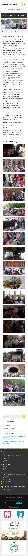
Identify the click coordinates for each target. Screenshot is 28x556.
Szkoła (5, 452)
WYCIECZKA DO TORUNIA (13, 15)
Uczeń (5, 472)
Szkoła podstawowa (9, 428)
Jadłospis (5, 468)
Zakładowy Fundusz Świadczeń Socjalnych (12, 455)
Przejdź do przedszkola (14, 9)
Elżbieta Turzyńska (21, 31)
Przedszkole (7, 464)
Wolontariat (5, 477)
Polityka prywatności (14, 506)
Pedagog (5, 458)
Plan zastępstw (6, 476)
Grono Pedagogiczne (7, 457)
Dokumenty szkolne (7, 454)
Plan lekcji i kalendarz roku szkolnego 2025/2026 (14, 474)
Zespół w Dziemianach (9, 4)
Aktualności (7, 425)
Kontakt (4, 462)
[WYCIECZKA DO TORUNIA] (14, 24)
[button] (24, 416)
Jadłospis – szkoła (7, 479)
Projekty (5, 460)
